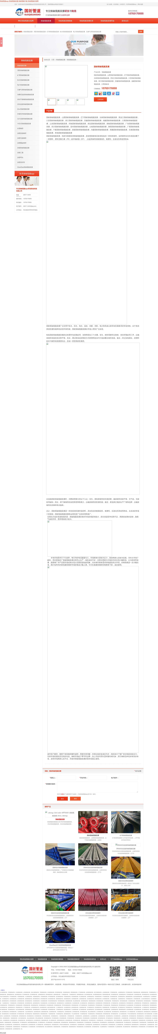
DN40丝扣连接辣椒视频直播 (93, 867)
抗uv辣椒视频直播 (23, 109)
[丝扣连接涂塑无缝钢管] (126, 900)
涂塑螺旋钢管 (21, 143)
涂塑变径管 (21, 162)
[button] (46, 102)
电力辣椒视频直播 (79, 31)
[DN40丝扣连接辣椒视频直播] (93, 854)
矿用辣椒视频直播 (53, 31)
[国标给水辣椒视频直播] (60, 854)
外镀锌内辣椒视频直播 (24, 114)
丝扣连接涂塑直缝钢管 (92, 913)
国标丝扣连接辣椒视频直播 (60, 913)
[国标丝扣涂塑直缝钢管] (126, 868)
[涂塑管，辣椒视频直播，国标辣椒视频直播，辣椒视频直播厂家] (28, 12)
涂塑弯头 (20, 157)
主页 (52, 60)
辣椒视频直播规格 (65, 20)
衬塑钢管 (20, 128)
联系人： (53, 778)
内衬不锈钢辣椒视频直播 (25, 99)
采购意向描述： (51, 784)
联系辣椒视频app (131, 4)
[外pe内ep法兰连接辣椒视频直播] (60, 932)
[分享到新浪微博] (100, 93)
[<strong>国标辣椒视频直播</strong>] (93, 822)
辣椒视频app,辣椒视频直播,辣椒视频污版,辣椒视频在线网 (19, 1)
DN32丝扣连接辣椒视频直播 (125, 848)
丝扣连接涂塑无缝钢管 (125, 913)
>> (2, 990)
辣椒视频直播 (46, 20)
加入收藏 (109, 4)
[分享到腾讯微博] (105, 93)
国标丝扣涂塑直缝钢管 (125, 881)
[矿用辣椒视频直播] (126, 822)
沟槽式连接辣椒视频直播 (25, 94)
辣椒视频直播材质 (86, 20)
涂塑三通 (20, 152)
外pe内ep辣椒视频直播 (25, 167)
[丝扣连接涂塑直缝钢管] (93, 900)
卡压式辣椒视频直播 (24, 123)
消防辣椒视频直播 (40, 31)
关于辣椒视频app (24, 26)
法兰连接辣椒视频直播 (24, 119)
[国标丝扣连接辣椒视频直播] (60, 900)
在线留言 (122, 4)
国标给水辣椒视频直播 (60, 867)
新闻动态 (125, 20)
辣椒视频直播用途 (107, 20)
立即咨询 (100, 99)
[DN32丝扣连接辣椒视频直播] (126, 845)
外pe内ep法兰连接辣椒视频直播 (60, 945)
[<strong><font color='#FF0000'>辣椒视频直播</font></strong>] (60, 814)
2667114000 (27, 195)
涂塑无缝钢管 (21, 138)
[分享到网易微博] (113, 93)
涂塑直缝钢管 (21, 133)
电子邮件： (115, 778)
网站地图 (140, 4)
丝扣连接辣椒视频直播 (24, 104)
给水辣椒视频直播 (66, 31)
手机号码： (83, 778)
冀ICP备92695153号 (58, 979)
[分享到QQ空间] (96, 93)
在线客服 (115, 4)
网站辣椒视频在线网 (26, 20)
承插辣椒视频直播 (23, 148)
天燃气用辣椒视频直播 (93, 31)
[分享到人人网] (109, 93)
